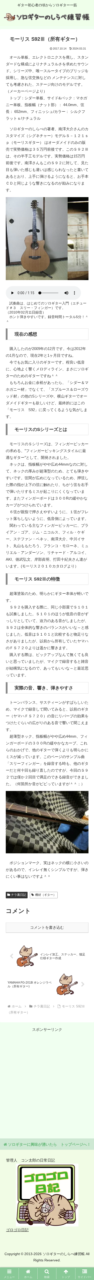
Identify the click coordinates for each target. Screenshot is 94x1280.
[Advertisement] (47, 1080)
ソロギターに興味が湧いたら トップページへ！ (49, 1144)
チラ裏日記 (18, 895)
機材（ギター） (45, 895)
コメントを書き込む (47, 927)
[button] (84, 849)
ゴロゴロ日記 (17, 1230)
